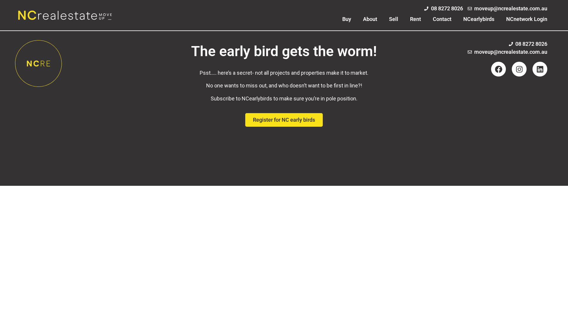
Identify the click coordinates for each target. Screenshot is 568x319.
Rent (415, 19)
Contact (442, 19)
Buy (346, 19)
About (370, 19)
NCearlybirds (478, 19)
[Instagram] (519, 69)
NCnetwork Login (526, 19)
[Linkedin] (539, 69)
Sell (393, 19)
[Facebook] (498, 69)
